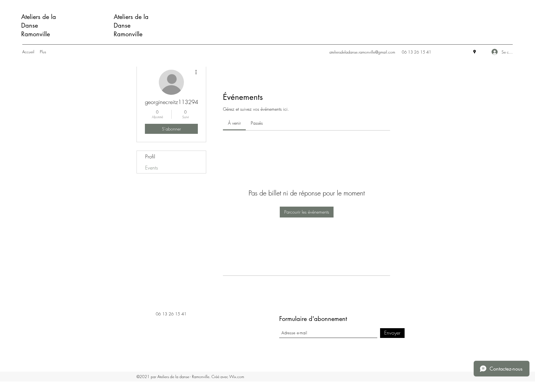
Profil (150, 156)
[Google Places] (474, 52)
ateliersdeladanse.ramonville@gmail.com (362, 52)
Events (151, 167)
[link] (234, 123)
